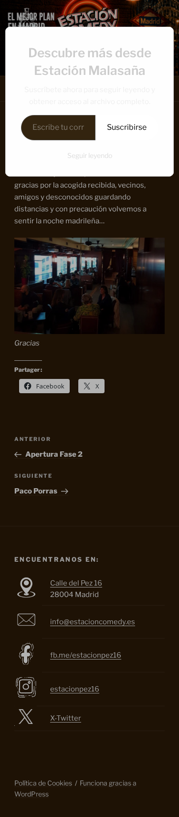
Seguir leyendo (89, 155)
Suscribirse (127, 127)
